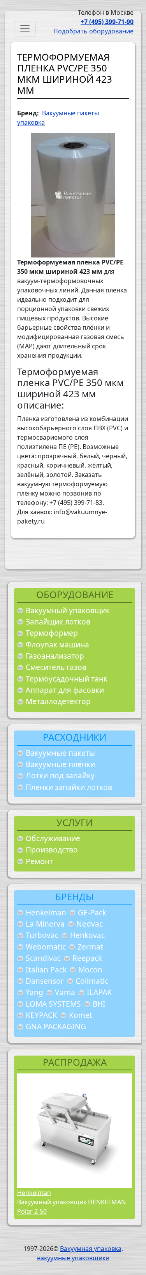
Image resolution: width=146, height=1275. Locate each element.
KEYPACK (41, 1015)
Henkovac (87, 935)
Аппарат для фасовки (65, 690)
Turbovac (42, 935)
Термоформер (52, 633)
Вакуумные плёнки (60, 764)
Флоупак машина (57, 644)
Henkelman (46, 912)
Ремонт (39, 861)
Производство (52, 849)
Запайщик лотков (58, 621)
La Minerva (45, 924)
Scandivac (43, 958)
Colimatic (92, 981)
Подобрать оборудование (93, 31)
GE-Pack (92, 912)
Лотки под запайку (60, 775)
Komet (80, 1015)
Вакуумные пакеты (60, 753)
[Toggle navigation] (25, 29)
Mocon (90, 969)
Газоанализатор (55, 656)
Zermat (90, 947)
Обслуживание (53, 838)
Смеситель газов (56, 667)
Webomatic (46, 947)
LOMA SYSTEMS (53, 1004)
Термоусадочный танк (66, 679)
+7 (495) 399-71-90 (107, 21)
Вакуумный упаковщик (68, 610)
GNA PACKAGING (56, 1026)
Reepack (87, 958)
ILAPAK (99, 992)
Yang (34, 992)
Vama (65, 992)
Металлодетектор (58, 701)
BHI (99, 1004)
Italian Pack (46, 969)
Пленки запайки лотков (69, 787)
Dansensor (45, 981)
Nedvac (89, 924)
